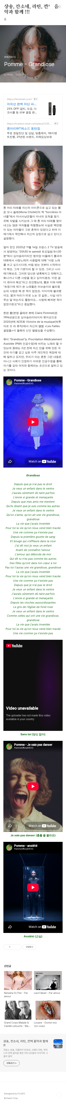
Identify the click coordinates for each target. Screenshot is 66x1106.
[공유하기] (13, 947)
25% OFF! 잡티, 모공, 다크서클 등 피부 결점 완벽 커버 (22, 110)
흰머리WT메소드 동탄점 (23, 128)
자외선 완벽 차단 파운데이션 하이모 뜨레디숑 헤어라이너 (22, 104)
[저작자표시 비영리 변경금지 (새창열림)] (40, 947)
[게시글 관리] (18, 947)
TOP (59, 1095)
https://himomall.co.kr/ (19, 99)
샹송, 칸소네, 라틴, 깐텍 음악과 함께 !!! (31, 6)
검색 (51, 6)
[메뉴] (59, 6)
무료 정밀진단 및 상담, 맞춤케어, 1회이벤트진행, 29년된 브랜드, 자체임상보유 (32, 134)
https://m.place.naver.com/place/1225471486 (29, 123)
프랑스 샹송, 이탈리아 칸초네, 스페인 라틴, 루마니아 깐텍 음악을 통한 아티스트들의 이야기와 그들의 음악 (25, 1053)
